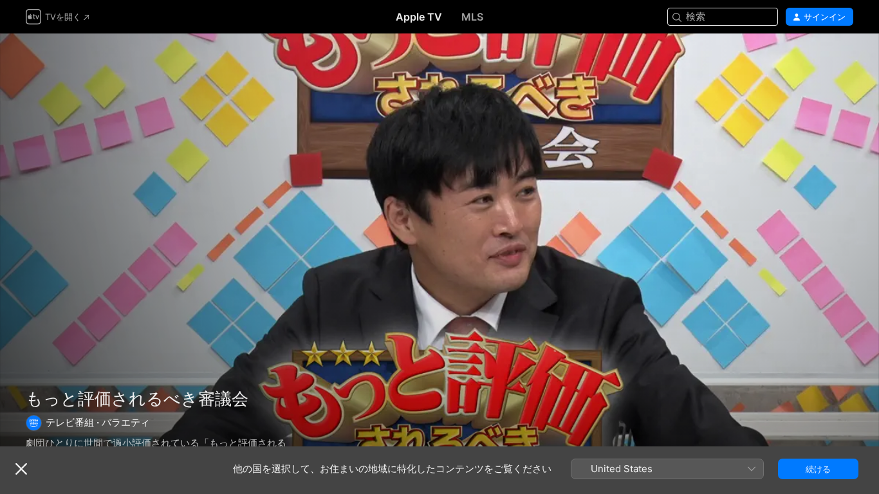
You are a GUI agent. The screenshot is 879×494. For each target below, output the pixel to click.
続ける (818, 469)
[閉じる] (21, 469)
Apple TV (419, 16)
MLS (472, 16)
